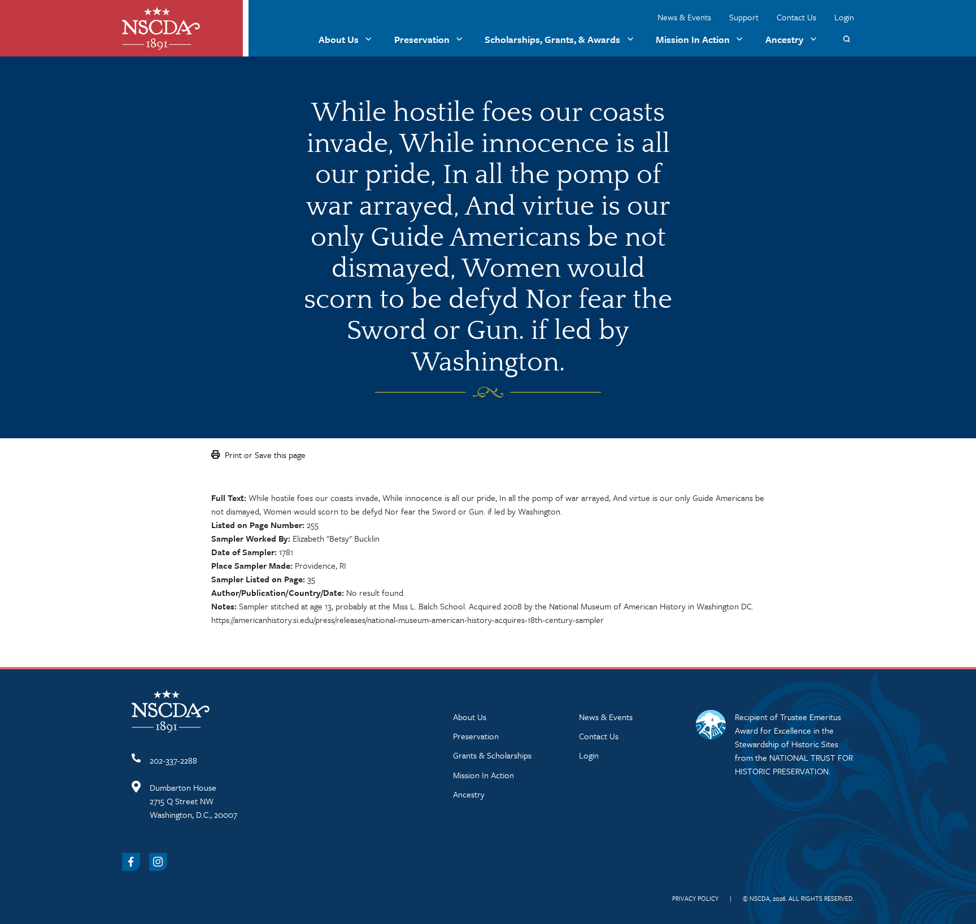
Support (744, 17)
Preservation (422, 39)
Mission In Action (693, 39)
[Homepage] (161, 28)
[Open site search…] (846, 39)
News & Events (684, 17)
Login (844, 17)
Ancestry (784, 39)
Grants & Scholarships (492, 755)
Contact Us (796, 17)
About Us (339, 39)
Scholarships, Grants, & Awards (552, 39)
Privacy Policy (695, 898)
